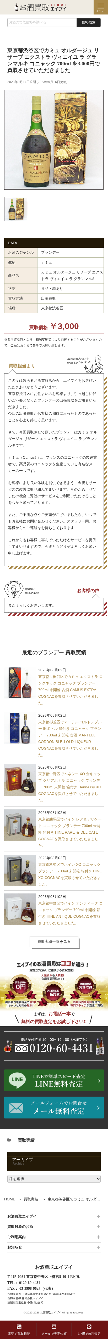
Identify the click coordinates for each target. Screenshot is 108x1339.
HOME (9, 1199)
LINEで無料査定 (89, 1334)
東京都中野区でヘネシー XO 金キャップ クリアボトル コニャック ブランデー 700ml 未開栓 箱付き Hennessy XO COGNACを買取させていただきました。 (69, 787)
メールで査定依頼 (54, 1334)
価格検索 (88, 22)
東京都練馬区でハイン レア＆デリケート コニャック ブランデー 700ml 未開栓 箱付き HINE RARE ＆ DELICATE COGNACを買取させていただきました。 (70, 832)
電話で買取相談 (19, 1333)
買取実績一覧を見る (54, 941)
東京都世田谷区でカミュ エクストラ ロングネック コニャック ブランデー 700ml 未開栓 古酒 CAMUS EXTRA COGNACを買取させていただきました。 (70, 690)
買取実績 (31, 1199)
